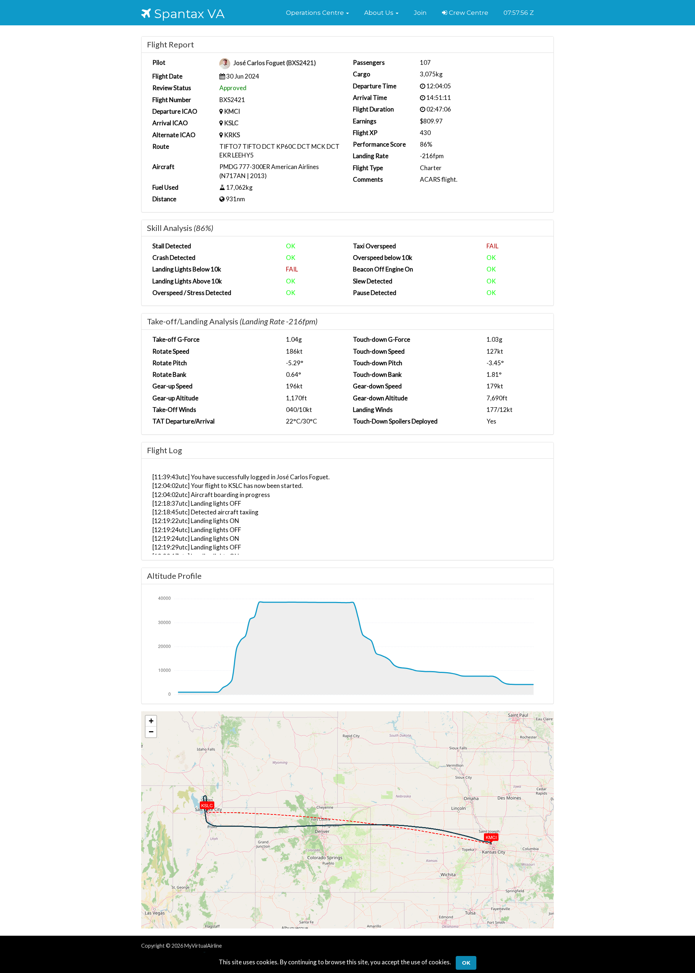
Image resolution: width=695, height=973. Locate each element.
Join (420, 12)
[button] (317, 13)
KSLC (231, 123)
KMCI (232, 111)
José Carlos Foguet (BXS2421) (274, 63)
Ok (466, 963)
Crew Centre (467, 12)
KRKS (232, 135)
